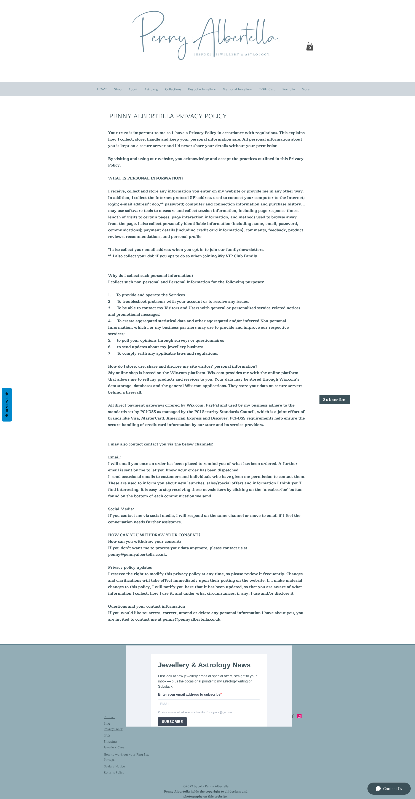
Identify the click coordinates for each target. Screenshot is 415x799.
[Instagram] (299, 716)
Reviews (6, 404)
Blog (107, 723)
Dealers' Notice (114, 766)
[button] (309, 46)
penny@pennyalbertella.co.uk (137, 554)
